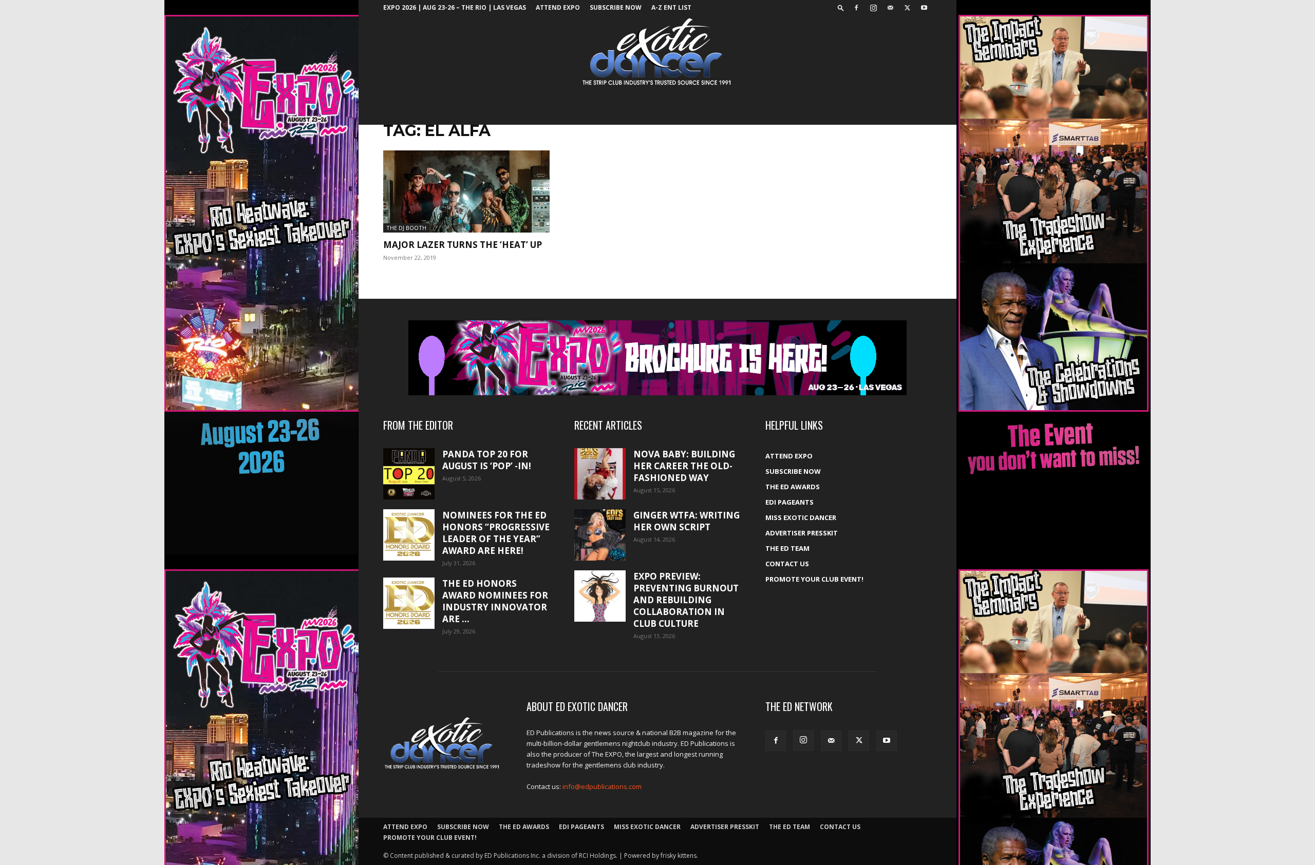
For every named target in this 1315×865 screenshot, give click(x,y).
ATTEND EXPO (558, 7)
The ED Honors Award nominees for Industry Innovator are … (495, 601)
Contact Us (787, 563)
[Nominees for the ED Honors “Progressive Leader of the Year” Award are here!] (409, 535)
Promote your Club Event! (814, 579)
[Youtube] (924, 7)
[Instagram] (873, 7)
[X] (907, 7)
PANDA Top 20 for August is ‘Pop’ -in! (486, 460)
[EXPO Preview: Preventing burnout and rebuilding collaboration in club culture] (600, 596)
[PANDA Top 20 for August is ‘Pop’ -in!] (409, 473)
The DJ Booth (406, 228)
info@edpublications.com (602, 786)
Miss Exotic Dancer (800, 517)
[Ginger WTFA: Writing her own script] (600, 535)
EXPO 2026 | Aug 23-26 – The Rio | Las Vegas (454, 7)
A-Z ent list (671, 7)
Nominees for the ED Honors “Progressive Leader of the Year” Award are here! (496, 532)
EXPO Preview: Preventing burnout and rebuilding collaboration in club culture (686, 599)
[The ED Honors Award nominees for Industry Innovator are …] (409, 603)
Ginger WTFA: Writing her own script (686, 521)
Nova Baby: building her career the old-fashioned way (684, 466)
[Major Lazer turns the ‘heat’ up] (466, 191)
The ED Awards (792, 486)
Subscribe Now (616, 7)
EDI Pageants (789, 502)
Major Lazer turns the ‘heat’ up (462, 245)
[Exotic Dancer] (657, 52)
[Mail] (890, 7)
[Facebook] (856, 7)
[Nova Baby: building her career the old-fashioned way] (600, 473)
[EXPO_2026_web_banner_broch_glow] (657, 357)
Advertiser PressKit (801, 532)
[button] (841, 7)
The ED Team (787, 548)
